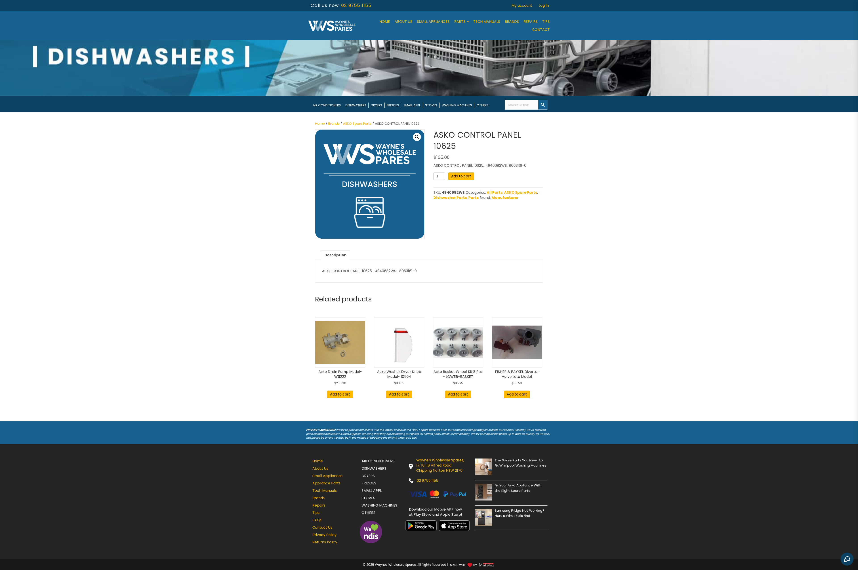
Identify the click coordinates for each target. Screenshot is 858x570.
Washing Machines (457, 105)
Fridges (393, 105)
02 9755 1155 (356, 5)
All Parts (495, 192)
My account (521, 5)
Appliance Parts (326, 483)
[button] (468, 22)
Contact (541, 29)
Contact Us (322, 527)
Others (482, 105)
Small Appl (412, 105)
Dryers (376, 105)
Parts (459, 21)
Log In (544, 5)
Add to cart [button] (340, 394)
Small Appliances (433, 21)
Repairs (531, 21)
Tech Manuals (486, 21)
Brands (512, 21)
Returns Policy (324, 542)
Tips (546, 21)
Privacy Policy (324, 534)
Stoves (431, 105)
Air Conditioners (327, 105)
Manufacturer (505, 197)
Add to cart (461, 176)
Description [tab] (335, 255)
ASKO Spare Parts (357, 123)
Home (384, 21)
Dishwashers (355, 105)
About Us (403, 21)
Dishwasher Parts (450, 197)
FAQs (317, 520)
